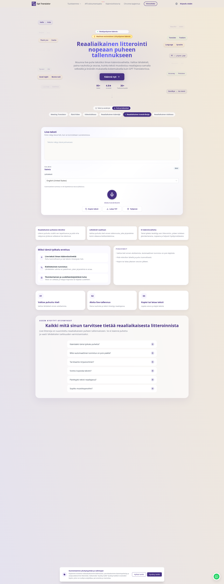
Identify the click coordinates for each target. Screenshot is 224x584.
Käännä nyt (110, 76)
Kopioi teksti (93, 209)
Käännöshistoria (113, 3)
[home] (41, 4)
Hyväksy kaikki (154, 574)
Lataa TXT (113, 209)
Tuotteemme (73, 3)
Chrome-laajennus (132, 3)
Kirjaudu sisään (186, 4)
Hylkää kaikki (139, 574)
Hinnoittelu (150, 4)
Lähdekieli (48, 174)
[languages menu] (176, 4)
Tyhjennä (133, 209)
